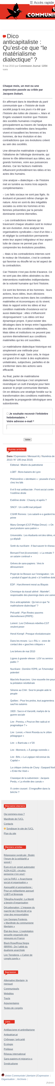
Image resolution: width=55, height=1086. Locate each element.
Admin (50, 1082)
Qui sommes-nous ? (14, 814)
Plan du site (10, 833)
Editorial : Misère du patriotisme (26, 465)
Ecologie (8, 1044)
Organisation (8, 1079)
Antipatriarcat (11, 1034)
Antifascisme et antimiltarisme (19, 1030)
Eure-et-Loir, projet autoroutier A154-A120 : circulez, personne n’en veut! (19, 870)
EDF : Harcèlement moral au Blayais (29, 584)
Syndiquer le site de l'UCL (20, 828)
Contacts (8, 824)
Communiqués (11, 988)
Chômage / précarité (14, 1039)
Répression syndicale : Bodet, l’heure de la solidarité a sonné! (19, 858)
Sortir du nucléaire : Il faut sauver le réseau (32, 546)
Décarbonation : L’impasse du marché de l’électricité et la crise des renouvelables (19, 911)
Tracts (7, 998)
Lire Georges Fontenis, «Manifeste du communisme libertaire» (19, 923)
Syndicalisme (11, 1063)
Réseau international (15, 1054)
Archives (21, 1079)
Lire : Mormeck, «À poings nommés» (29, 750)
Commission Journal (29, 66)
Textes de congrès (13, 1008)
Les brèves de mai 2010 (22, 651)
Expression (20, 456)
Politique (8, 1049)
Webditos (9, 993)
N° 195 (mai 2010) (23, 460)
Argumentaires (11, 1003)
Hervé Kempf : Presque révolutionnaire (30, 634)
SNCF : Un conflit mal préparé (26, 507)
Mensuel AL (34, 456)
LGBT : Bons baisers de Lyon (25, 472)
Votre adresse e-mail (20, 421)
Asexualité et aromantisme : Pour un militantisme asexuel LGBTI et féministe (19, 891)
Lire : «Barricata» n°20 (22, 743)
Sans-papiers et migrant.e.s (18, 1059)
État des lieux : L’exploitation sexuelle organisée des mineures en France (18, 935)
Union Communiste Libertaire (20, 1075)
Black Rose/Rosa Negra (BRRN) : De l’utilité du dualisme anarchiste (16, 946)
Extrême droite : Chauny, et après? (28, 500)
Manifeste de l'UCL (14, 819)
